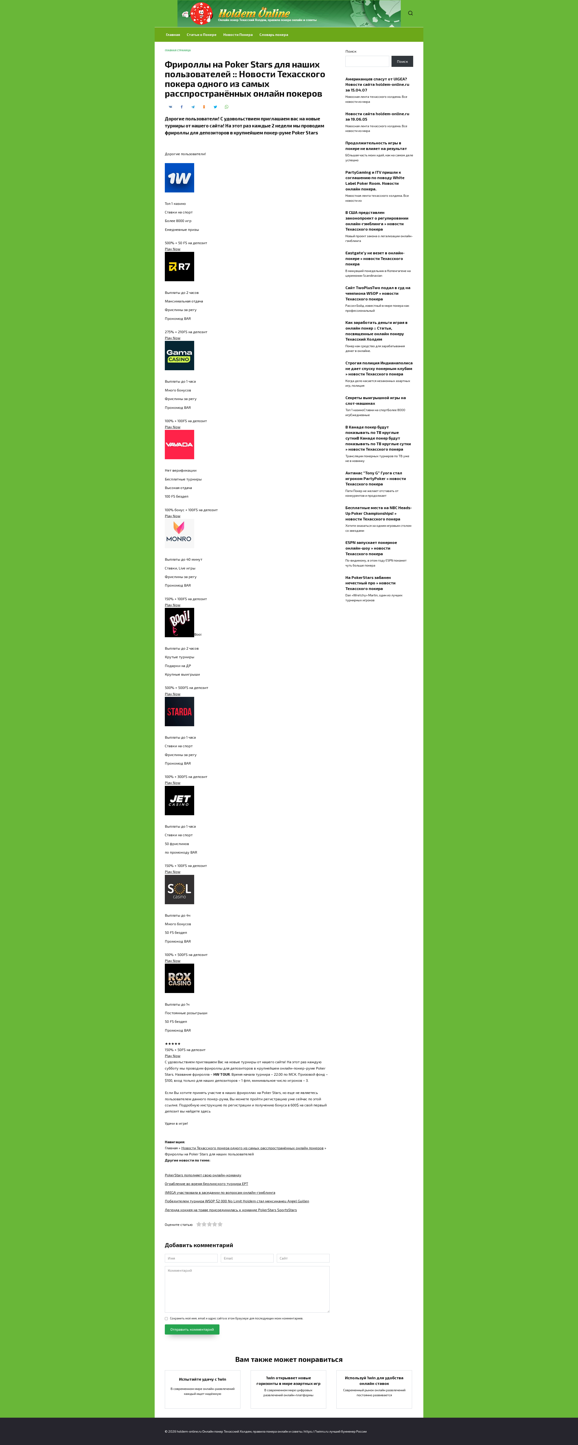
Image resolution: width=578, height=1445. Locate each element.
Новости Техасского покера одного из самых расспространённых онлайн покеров (252, 1148)
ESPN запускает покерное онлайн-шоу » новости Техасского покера (371, 548)
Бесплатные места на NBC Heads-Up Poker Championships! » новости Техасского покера (378, 513)
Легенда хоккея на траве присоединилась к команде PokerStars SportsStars (231, 1210)
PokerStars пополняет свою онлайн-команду (203, 1175)
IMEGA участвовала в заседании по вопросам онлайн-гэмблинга (220, 1192)
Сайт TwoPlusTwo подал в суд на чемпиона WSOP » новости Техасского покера (377, 293)
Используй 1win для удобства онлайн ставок (374, 1380)
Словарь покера (273, 34)
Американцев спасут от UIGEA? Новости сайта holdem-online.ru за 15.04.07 (377, 84)
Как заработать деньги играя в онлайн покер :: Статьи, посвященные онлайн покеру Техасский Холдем (376, 331)
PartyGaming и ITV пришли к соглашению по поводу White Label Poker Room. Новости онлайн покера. (374, 180)
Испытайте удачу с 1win (202, 1379)
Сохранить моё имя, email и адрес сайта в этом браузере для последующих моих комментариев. (236, 1318)
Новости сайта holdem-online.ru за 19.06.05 (377, 116)
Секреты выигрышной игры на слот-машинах (375, 400)
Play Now (172, 249)
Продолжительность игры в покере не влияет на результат (376, 145)
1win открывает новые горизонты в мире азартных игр (288, 1380)
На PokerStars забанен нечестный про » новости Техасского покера (370, 583)
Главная (173, 34)
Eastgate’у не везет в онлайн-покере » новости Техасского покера (375, 258)
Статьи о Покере (202, 34)
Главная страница (178, 50)
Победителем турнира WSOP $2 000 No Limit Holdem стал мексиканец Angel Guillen (237, 1201)
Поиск (351, 51)
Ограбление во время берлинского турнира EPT (206, 1183)
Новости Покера (238, 34)
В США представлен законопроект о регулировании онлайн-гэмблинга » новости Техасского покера (376, 221)
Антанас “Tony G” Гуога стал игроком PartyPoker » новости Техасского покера (375, 478)
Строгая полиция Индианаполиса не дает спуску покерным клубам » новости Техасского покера (379, 368)
